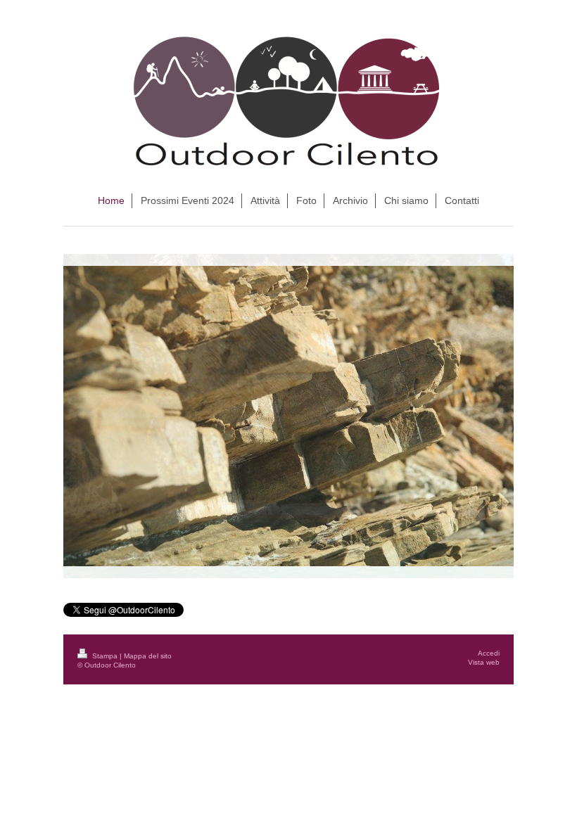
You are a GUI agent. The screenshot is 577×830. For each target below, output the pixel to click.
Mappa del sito (148, 656)
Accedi (489, 653)
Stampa (105, 656)
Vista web (484, 662)
